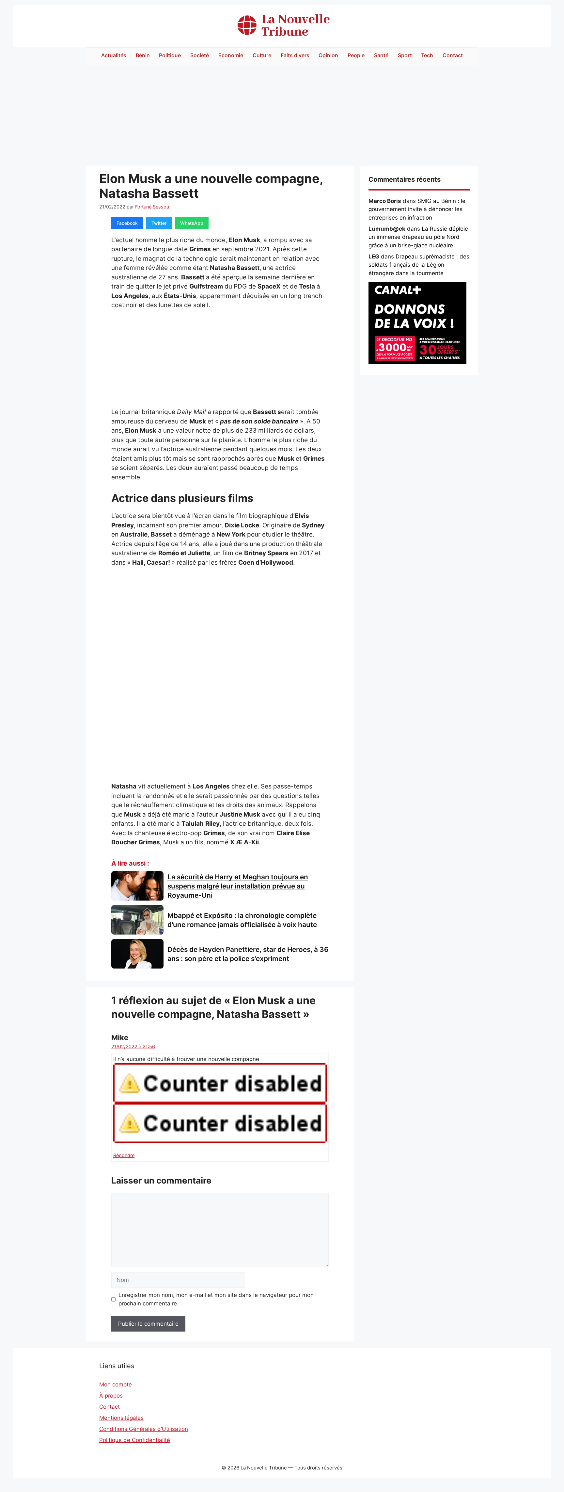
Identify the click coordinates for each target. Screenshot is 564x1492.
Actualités (113, 55)
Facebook (127, 223)
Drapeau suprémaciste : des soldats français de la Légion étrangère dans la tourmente (418, 264)
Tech (427, 55)
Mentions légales (121, 1418)
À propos (111, 1395)
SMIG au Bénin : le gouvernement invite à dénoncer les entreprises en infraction (416, 209)
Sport (405, 55)
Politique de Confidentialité (134, 1440)
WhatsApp (191, 223)
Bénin (143, 55)
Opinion (328, 55)
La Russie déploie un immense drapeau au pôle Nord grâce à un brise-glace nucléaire (418, 237)
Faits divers (295, 55)
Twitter (158, 223)
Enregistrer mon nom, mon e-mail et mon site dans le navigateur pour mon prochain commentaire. (216, 1299)
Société (199, 55)
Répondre (123, 1155)
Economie (230, 55)
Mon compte (115, 1384)
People (356, 55)
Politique (170, 55)
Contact (453, 55)
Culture (262, 55)
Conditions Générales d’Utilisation (143, 1429)
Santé (381, 55)
